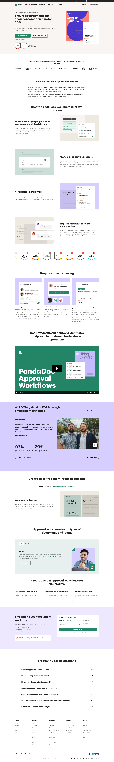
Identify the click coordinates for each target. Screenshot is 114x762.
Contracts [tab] (70, 486)
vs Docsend (68, 732)
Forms (33, 735)
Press (84, 735)
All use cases (35, 747)
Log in (76, 1)
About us (85, 722)
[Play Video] (16, 392)
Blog (50, 727)
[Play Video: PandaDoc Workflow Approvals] (57, 368)
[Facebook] (74, 758)
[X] (77, 758)
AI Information (56, 758)
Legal (22, 758)
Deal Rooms (34, 744)
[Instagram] (80, 758)
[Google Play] (19, 753)
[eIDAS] (98, 753)
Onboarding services (54, 739)
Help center (82, 1)
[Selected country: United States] (80, 624)
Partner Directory (53, 742)
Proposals (34, 722)
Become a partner (87, 732)
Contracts (34, 730)
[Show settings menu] (94, 392)
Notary (33, 737)
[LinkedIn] (71, 758)
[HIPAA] (90, 753)
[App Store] (28, 753)
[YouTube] (83, 758)
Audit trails (25, 197)
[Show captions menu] (87, 392)
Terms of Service (77, 632)
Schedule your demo (78, 629)
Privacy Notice (85, 632)
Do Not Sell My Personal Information (46, 758)
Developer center (53, 735)
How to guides (52, 732)
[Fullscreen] (97, 392)
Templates (51, 725)
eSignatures (34, 725)
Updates (17, 730)
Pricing (60, 4)
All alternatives (69, 735)
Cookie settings (26, 758)
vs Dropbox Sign (70, 725)
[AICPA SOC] (93, 753)
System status (52, 737)
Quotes (33, 727)
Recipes (51, 744)
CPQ (33, 742)
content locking (79, 316)
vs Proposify (69, 730)
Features (17, 727)
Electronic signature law (54, 730)
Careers (85, 727)
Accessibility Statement (34, 758)
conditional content (46, 556)
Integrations (17, 725)
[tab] (21, 543)
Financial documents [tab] (59, 486)
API (56, 4)
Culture (85, 725)
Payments (34, 732)
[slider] (54, 392)
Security (16, 732)
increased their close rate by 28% (32, 637)
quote (30, 508)
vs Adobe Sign (69, 727)
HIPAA (16, 735)
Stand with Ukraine (87, 730)
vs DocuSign (69, 722)
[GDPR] (95, 753)
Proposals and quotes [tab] (45, 486)
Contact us (85, 737)
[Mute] (90, 392)
